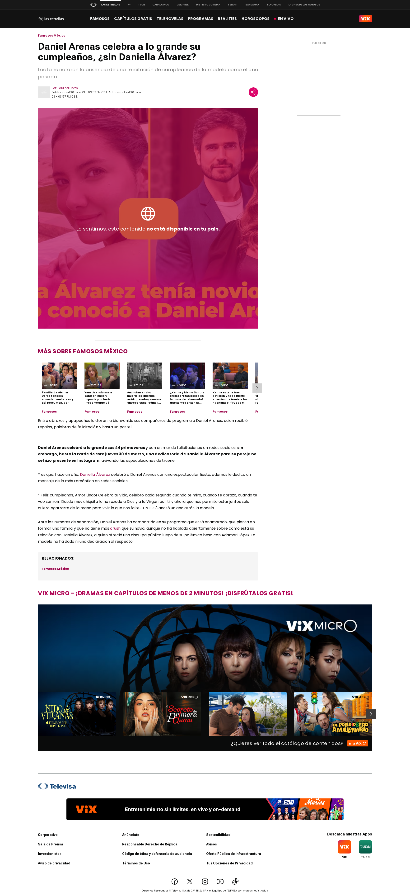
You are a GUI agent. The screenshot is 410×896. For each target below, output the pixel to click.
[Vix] (365, 18)
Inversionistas (49, 854)
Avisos (211, 844)
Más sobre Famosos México (83, 351)
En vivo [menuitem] (286, 18)
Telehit (233, 4)
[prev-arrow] (35, 714)
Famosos (49, 412)
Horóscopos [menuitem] (256, 18)
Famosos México (52, 36)
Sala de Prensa (50, 844)
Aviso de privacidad (54, 863)
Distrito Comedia (208, 4)
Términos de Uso (136, 863)
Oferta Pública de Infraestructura (233, 854)
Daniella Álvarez (95, 474)
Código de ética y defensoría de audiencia (157, 854)
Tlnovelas (274, 4)
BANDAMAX (252, 4)
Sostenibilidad (218, 835)
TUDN (141, 4)
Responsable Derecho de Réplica (149, 844)
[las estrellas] (51, 18)
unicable (183, 4)
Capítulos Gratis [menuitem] (133, 18)
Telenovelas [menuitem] (170, 18)
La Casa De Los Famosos (304, 4)
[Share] (253, 92)
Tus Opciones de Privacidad (229, 863)
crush (115, 528)
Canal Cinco (161, 4)
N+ (129, 4)
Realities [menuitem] (227, 18)
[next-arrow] (257, 388)
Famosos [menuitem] (100, 18)
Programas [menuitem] (200, 18)
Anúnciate (130, 835)
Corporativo (48, 835)
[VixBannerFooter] (205, 809)
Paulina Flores (68, 88)
